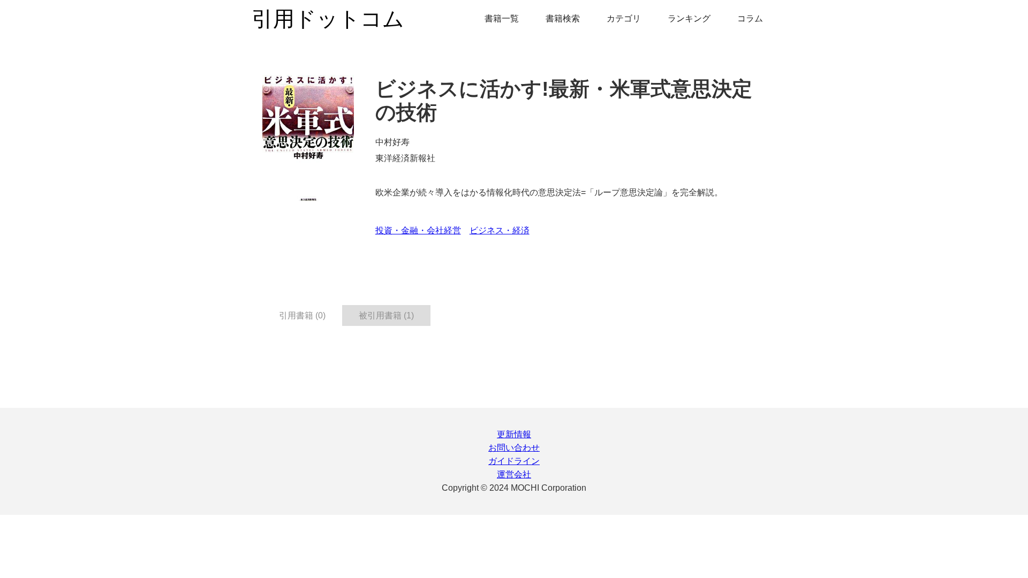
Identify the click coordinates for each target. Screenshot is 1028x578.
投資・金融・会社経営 (418, 230)
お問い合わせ (514, 447)
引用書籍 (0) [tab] (302, 315)
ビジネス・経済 (500, 230)
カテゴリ (624, 18)
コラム (750, 18)
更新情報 (514, 434)
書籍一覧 (502, 18)
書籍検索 (563, 18)
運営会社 (514, 474)
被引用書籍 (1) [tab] (386, 315)
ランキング (689, 18)
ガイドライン (514, 461)
